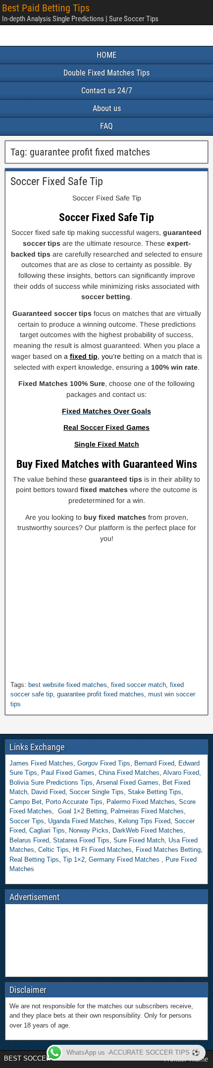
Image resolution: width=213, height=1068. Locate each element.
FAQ (106, 126)
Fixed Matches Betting (168, 849)
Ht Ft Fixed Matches (102, 849)
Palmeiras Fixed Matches (147, 811)
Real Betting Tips (34, 859)
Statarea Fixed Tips (81, 840)
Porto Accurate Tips (74, 801)
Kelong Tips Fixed (144, 821)
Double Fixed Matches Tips (106, 72)
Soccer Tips (26, 821)
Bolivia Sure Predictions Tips (51, 782)
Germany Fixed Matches (124, 859)
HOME (106, 55)
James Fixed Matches (41, 763)
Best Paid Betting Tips (46, 8)
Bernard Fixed (154, 763)
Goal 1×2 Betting (82, 811)
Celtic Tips (53, 849)
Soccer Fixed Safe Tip (56, 181)
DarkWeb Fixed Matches (147, 830)
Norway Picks (88, 830)
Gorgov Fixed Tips (103, 763)
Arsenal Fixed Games (127, 782)
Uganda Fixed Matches (81, 821)
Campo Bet (25, 801)
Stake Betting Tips (154, 792)
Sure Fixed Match (138, 840)
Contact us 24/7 (106, 90)
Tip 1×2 (74, 859)
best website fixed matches (67, 684)
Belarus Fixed (29, 840)
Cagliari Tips (47, 830)
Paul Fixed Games (68, 772)
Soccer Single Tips (96, 792)
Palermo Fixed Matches (140, 801)
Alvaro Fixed (181, 772)
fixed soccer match (138, 684)
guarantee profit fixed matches (100, 694)
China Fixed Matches (129, 772)
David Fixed (48, 792)
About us (107, 108)
